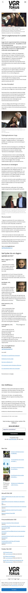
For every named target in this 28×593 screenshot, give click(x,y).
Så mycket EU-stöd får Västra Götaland (11, 355)
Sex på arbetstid (9, 554)
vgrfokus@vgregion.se (7, 248)
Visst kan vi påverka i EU (7, 362)
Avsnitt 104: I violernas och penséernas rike (13, 560)
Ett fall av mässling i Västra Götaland (10, 523)
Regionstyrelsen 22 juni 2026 (8, 513)
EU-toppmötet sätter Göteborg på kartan (11, 365)
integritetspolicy (14, 585)
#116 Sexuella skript (7, 552)
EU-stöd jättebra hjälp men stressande (11, 368)
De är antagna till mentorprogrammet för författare (14, 506)
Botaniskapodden (9, 562)
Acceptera (14, 589)
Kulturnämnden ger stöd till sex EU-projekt (12, 510)
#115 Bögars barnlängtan (9, 556)
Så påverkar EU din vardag (7, 358)
